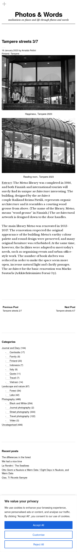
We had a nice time (12, 461)
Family (13, 356)
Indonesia (15, 365)
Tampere (15, 53)
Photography (8, 399)
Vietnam (14, 382)
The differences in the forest (16, 457)
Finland (5, 53)
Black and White (18, 403)
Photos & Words (38, 14)
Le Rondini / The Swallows (15, 465)
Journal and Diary (11, 348)
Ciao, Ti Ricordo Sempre (14, 477)
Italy (12, 369)
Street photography (19, 411)
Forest (13, 390)
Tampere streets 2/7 (12, 308)
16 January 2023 (10, 50)
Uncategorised (9, 424)
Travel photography (19, 416)
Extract (7, 182)
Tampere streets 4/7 (65, 308)
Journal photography (20, 407)
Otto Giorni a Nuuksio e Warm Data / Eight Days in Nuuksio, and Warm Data (35, 471)
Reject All (38, 544)
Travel (13, 377)
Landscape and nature (13, 386)
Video (13, 420)
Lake (12, 395)
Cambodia (15, 352)
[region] (38, 523)
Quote (13, 373)
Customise (39, 534)
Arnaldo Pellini (29, 50)
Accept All (38, 525)
